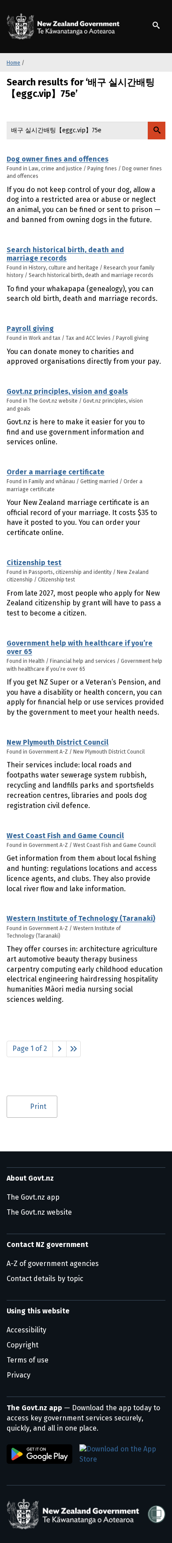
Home (13, 63)
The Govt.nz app (33, 1197)
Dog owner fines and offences (57, 159)
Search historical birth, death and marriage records (65, 254)
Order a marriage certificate (56, 472)
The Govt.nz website (39, 1212)
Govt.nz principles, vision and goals (67, 391)
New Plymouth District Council (57, 742)
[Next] (59, 1049)
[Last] (73, 1049)
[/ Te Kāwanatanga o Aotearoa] (65, 26)
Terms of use (28, 1360)
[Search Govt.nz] (156, 130)
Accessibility (26, 1330)
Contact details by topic (45, 1278)
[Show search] (156, 25)
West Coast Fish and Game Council (65, 835)
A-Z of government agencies (53, 1263)
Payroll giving (30, 328)
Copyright (22, 1345)
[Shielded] (156, 1514)
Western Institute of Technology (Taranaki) (81, 918)
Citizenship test (34, 562)
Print (38, 1106)
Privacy (18, 1375)
